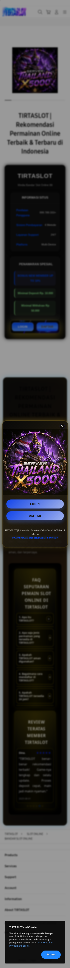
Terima (51, 954)
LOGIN (35, 503)
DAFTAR (35, 515)
